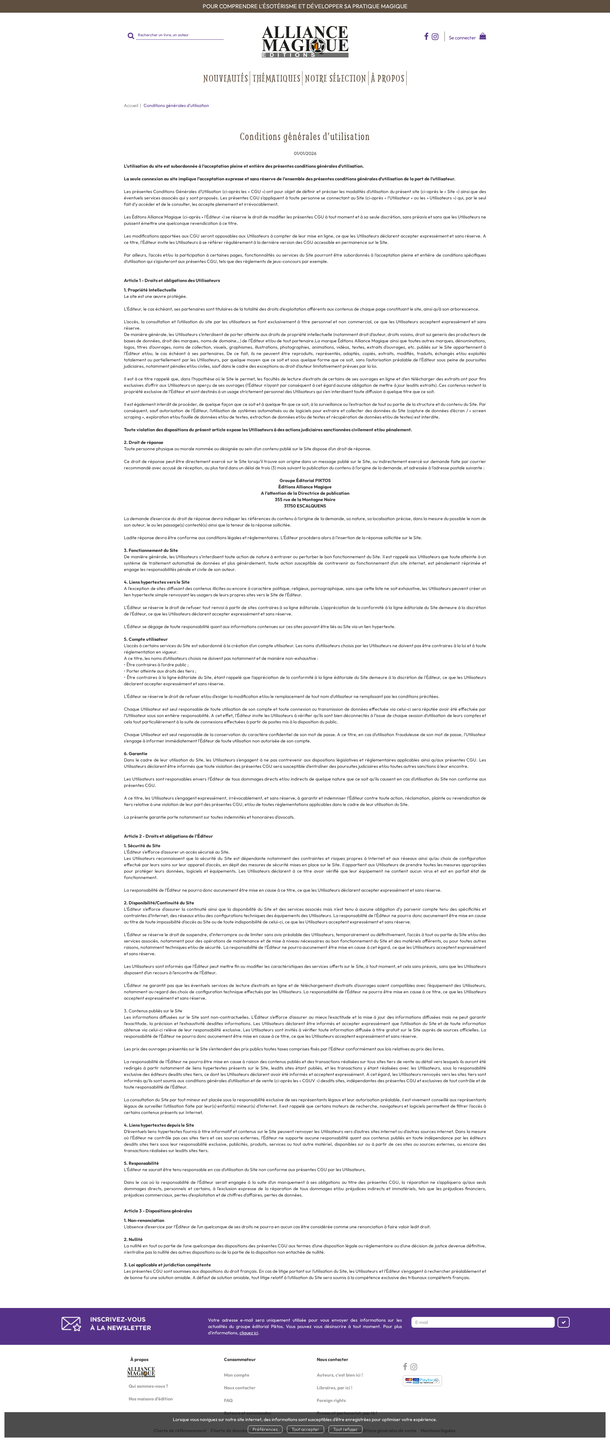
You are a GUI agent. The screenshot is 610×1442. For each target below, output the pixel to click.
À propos (388, 78)
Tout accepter (305, 1429)
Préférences (265, 1429)
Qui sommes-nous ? (148, 1386)
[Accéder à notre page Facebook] (426, 36)
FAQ (228, 1400)
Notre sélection (336, 78)
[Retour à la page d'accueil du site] (305, 41)
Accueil (131, 105)
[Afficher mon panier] (481, 37)
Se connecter (462, 38)
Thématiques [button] (277, 78)
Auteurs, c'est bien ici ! (340, 1375)
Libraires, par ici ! (334, 1388)
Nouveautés (225, 78)
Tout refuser (345, 1429)
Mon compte (236, 1375)
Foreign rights (331, 1400)
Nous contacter (239, 1388)
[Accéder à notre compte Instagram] (438, 36)
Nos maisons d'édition (151, 1399)
